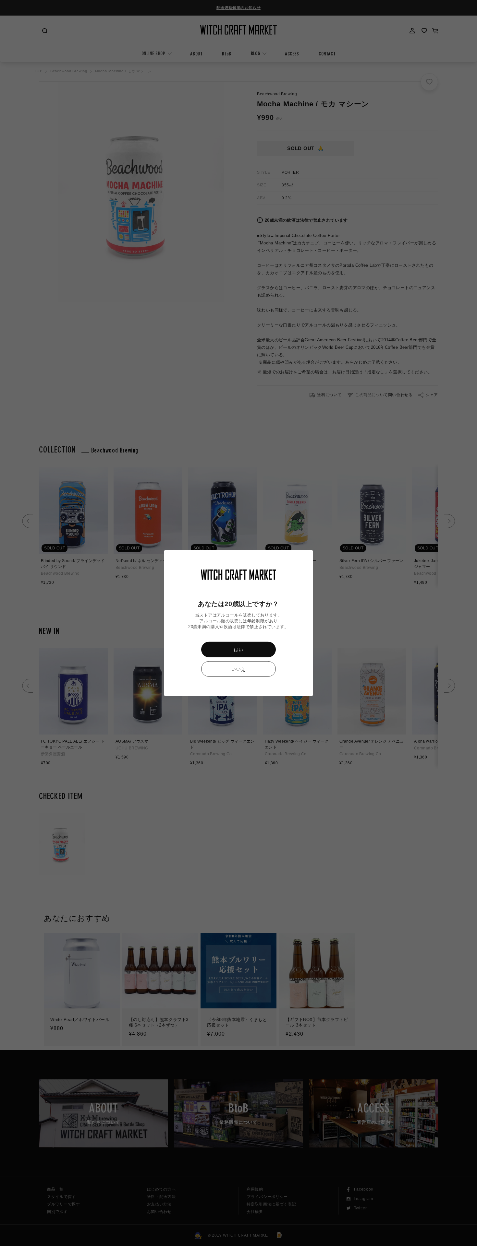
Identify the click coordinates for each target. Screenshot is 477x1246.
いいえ (238, 669)
